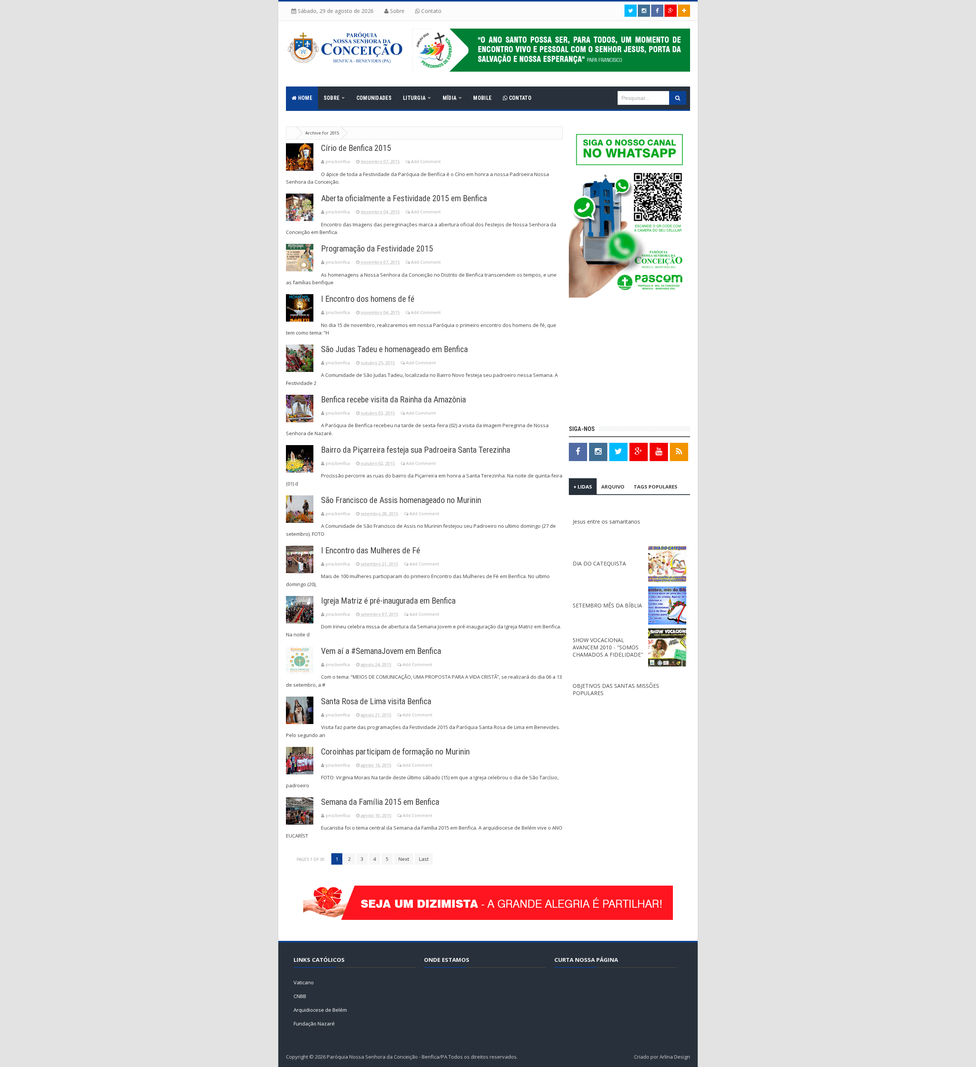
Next (403, 859)
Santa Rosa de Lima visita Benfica (376, 701)
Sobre (396, 10)
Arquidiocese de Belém (320, 1009)
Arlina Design (675, 1056)
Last (424, 859)
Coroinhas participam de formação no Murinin (395, 751)
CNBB (300, 996)
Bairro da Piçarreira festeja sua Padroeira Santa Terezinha (415, 450)
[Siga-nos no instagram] (644, 11)
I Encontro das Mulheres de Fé (370, 550)
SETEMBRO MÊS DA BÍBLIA (607, 605)
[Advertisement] (629, 362)
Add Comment (426, 161)
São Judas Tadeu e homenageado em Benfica (394, 349)
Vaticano (304, 982)
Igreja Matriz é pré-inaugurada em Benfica (388, 601)
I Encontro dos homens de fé (367, 299)
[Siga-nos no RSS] (679, 451)
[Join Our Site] (684, 11)
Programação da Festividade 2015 (377, 248)
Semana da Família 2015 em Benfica (380, 802)
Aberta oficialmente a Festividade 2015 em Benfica (404, 198)
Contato (430, 10)
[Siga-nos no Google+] (671, 11)
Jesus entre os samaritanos (606, 521)
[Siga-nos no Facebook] (657, 11)
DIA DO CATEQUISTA (599, 563)
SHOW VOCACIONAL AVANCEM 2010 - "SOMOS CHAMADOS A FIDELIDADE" (608, 647)
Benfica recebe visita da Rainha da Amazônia (393, 399)
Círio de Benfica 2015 (356, 148)
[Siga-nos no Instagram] (598, 451)
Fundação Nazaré (314, 1023)
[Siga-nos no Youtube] (659, 451)
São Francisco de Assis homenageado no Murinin (401, 500)
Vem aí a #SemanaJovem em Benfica (381, 651)
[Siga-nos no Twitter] (630, 11)
